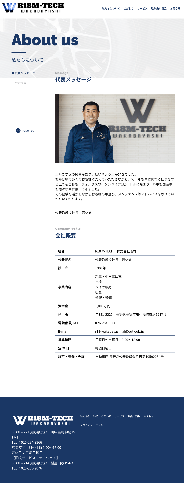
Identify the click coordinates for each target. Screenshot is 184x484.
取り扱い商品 (159, 8)
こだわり (128, 8)
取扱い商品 (134, 416)
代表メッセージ (23, 73)
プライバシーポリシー (93, 424)
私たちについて (111, 8)
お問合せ (175, 8)
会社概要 (19, 83)
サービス (142, 8)
